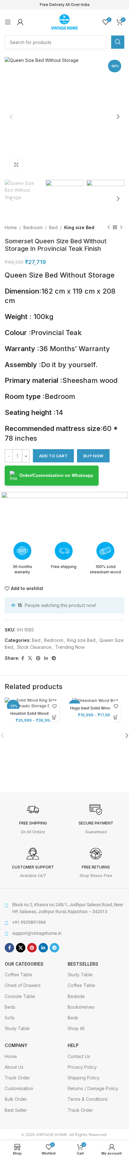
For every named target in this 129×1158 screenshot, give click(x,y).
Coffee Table (18, 974)
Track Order (17, 1077)
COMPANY (16, 1045)
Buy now (93, 455)
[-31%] (95, 700)
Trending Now (70, 647)
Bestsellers (83, 964)
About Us (14, 1067)
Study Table (17, 1028)
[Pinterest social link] (38, 658)
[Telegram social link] (54, 658)
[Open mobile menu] (8, 22)
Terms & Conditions (88, 1099)
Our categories (24, 964)
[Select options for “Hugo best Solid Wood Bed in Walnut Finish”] (115, 717)
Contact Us (79, 1056)
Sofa (9, 1017)
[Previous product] (109, 227)
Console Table (20, 996)
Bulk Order (16, 1099)
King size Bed (79, 227)
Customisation (19, 1088)
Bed (53, 227)
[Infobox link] (33, 819)
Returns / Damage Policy (93, 1088)
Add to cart (53, 455)
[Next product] (121, 227)
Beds (10, 1007)
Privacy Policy (82, 1067)
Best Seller (16, 1110)
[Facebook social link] (22, 658)
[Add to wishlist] (54, 706)
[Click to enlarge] (16, 165)
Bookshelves (81, 1007)
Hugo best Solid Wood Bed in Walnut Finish (95, 710)
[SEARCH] (117, 42)
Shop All (76, 1028)
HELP (73, 1045)
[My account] (20, 22)
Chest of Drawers (23, 985)
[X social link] (30, 658)
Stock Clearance (34, 647)
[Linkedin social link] (46, 658)
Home (11, 227)
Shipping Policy (84, 1077)
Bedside (76, 996)
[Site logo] (64, 21)
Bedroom (33, 227)
